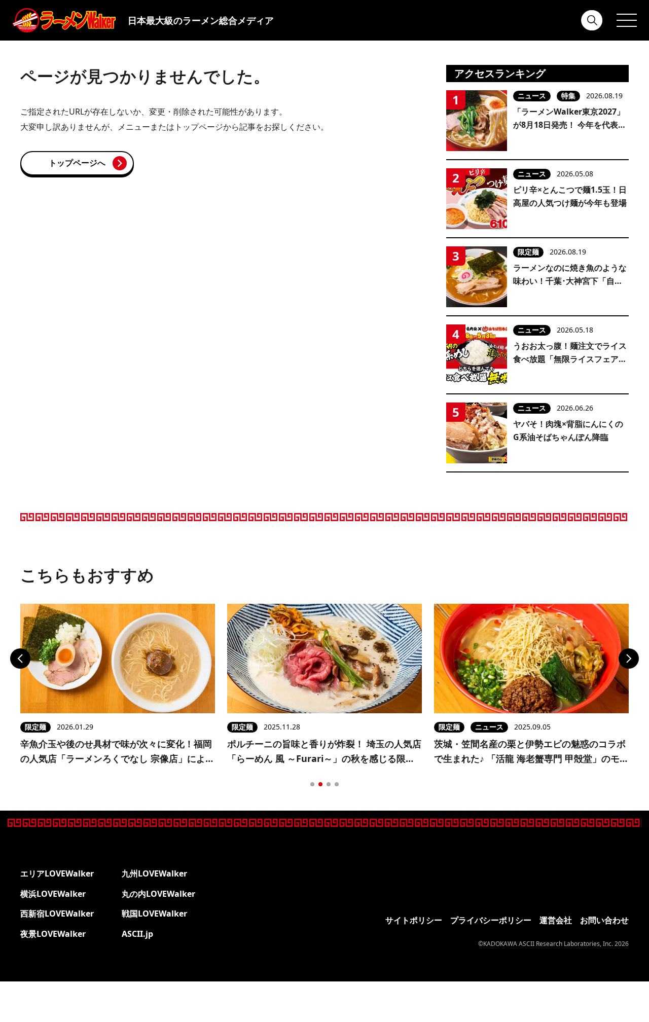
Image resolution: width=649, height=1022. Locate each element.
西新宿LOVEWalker (57, 913)
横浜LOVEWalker (53, 893)
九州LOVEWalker (154, 873)
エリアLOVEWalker (57, 873)
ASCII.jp (137, 933)
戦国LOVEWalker (154, 913)
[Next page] (629, 658)
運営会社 (555, 920)
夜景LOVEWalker (53, 933)
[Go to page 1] (312, 784)
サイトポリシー (413, 920)
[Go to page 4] (337, 784)
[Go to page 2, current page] (320, 784)
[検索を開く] (592, 20)
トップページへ (77, 162)
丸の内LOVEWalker (158, 893)
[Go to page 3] (329, 784)
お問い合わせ (604, 920)
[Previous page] (20, 658)
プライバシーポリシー (490, 920)
